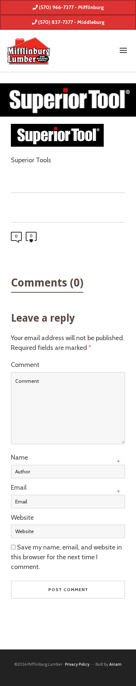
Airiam (115, 664)
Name (19, 457)
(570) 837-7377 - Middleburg (70, 22)
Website (22, 518)
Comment (25, 365)
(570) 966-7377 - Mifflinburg (71, 7)
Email (18, 488)
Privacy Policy (77, 664)
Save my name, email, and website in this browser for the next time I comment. (66, 557)
